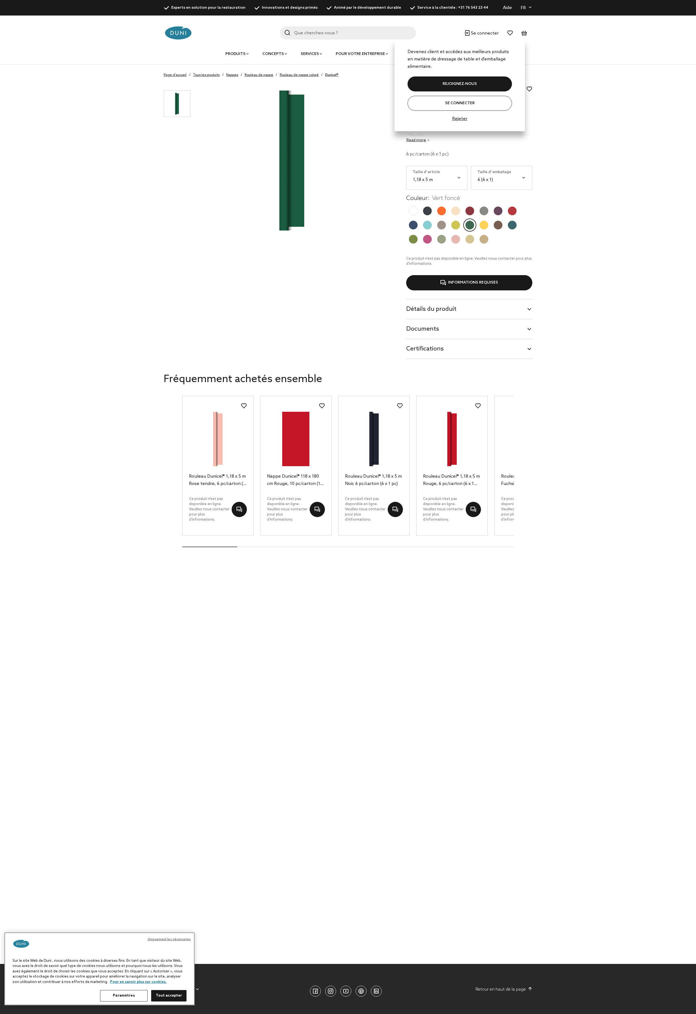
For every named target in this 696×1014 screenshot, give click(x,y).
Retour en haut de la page (501, 989)
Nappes (232, 75)
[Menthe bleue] (427, 225)
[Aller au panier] (524, 33)
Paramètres (124, 996)
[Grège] (441, 225)
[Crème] (455, 211)
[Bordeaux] (469, 211)
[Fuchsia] (427, 239)
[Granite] (484, 211)
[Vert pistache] (441, 239)
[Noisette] (498, 225)
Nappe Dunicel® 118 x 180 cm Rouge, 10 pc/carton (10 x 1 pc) (295, 480)
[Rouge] (512, 211)
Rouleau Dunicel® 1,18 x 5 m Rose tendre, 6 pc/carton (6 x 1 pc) (217, 480)
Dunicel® (331, 75)
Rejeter (459, 118)
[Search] (287, 33)
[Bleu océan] (512, 225)
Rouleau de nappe (259, 75)
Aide (507, 7)
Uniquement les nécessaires (169, 939)
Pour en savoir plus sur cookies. (138, 982)
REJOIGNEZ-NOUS (460, 84)
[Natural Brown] (484, 239)
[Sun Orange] (441, 211)
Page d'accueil (175, 75)
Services (310, 54)
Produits (235, 54)
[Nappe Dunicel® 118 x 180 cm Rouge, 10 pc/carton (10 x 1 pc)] (296, 439)
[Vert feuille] (413, 239)
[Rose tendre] (455, 239)
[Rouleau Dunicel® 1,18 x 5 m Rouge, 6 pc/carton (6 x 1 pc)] (452, 439)
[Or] (469, 239)
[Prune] (498, 211)
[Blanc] (413, 211)
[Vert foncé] (469, 225)
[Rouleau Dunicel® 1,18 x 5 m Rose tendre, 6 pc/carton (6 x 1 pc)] (218, 439)
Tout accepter (169, 996)
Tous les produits (206, 75)
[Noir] (427, 211)
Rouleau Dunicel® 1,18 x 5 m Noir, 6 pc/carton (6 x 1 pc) (373, 480)
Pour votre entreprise (360, 54)
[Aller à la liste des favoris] (510, 33)
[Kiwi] (455, 225)
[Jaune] (484, 225)
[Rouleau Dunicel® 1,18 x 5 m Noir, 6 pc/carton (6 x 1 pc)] (374, 439)
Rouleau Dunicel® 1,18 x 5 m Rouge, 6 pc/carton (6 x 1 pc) (451, 480)
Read (416, 140)
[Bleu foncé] (413, 225)
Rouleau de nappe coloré (299, 75)
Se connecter (460, 103)
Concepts (273, 54)
